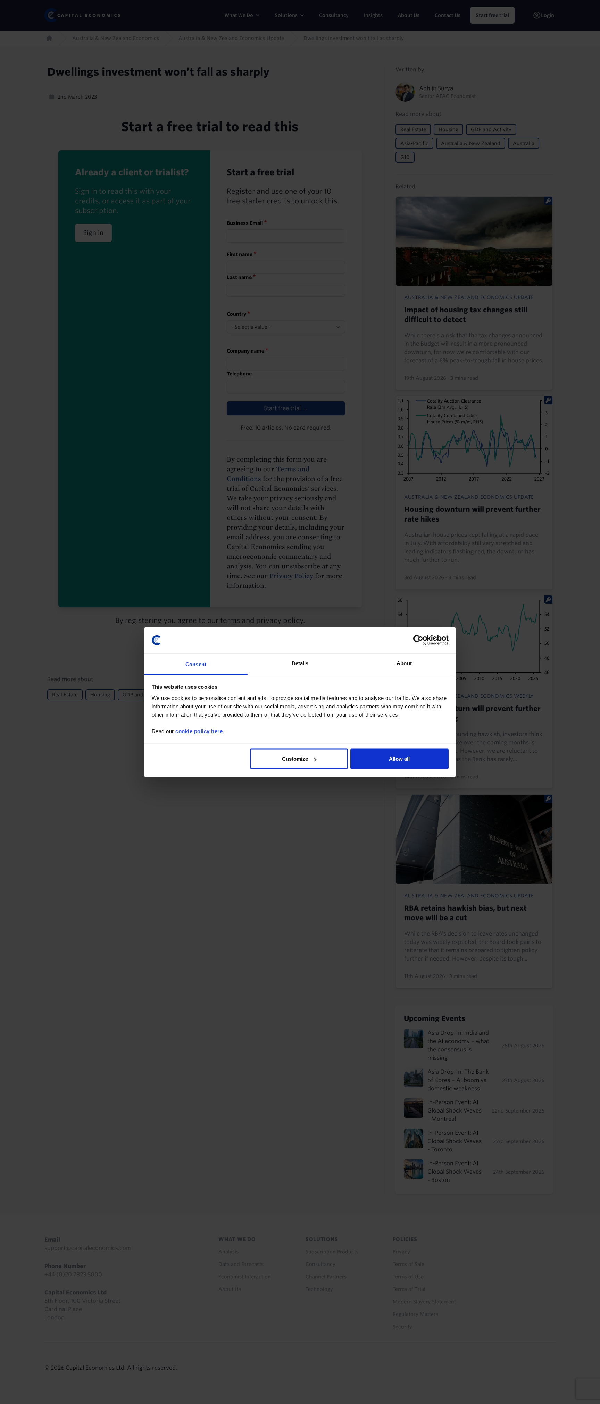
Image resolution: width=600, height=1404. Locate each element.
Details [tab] (300, 663)
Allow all (399, 759)
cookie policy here (199, 731)
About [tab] (404, 663)
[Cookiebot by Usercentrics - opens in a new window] (418, 640)
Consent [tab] (195, 664)
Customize (295, 759)
